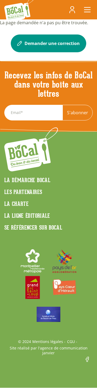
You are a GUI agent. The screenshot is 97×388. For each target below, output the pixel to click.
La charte (16, 203)
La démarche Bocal (27, 180)
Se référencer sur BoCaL (33, 227)
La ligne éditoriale (27, 215)
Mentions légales (47, 341)
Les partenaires (23, 192)
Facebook (89, 359)
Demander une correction (52, 43)
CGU (71, 341)
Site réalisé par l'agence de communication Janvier (49, 350)
